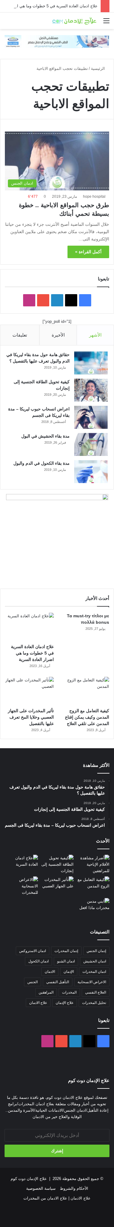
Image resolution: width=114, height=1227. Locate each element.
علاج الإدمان (65, 1003)
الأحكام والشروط (74, 1188)
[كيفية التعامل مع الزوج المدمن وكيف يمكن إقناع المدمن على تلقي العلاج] (84, 691)
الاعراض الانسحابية (92, 982)
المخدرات (69, 992)
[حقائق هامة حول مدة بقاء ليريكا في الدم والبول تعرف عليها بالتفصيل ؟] (91, 363)
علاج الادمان (38, 1003)
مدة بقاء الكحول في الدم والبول (41, 463)
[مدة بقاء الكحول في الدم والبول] (91, 471)
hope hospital (94, 196)
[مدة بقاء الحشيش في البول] (91, 444)
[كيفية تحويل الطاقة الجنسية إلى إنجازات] (91, 390)
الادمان (50, 971)
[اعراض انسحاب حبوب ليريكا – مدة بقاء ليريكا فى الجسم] (91, 417)
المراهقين (46, 992)
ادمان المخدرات (94, 971)
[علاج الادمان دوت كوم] (74, 21)
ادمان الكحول (38, 961)
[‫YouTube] (43, 300)
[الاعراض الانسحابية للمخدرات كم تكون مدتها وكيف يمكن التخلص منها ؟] (21, 886)
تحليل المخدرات (94, 1003)
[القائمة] (106, 23)
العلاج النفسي (95, 992)
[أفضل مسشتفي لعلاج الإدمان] (57, 41)
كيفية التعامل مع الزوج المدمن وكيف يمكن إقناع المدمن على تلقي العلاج (87, 717)
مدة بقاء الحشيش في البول (45, 436)
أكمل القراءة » (88, 251)
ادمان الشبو (66, 961)
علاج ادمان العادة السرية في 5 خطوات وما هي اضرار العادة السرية (32, 653)
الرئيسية (98, 68)
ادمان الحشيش (94, 961)
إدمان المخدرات (66, 951)
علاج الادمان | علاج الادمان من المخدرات (57, 1198)
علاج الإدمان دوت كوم (29, 1178)
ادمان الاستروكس (32, 951)
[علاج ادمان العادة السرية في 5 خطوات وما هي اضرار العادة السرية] (29, 627)
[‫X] (71, 300)
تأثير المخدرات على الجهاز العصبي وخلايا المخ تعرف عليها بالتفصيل (31, 717)
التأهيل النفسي (57, 982)
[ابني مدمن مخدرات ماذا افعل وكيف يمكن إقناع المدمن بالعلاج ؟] (92, 907)
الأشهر (95, 334)
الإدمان (69, 971)
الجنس (32, 982)
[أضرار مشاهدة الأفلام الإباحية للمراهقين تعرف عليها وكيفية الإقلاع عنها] (92, 864)
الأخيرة (58, 334)
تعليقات (19, 334)
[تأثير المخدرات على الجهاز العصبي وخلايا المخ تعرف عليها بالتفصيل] (29, 691)
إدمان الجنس (96, 951)
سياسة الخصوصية (41, 1188)
